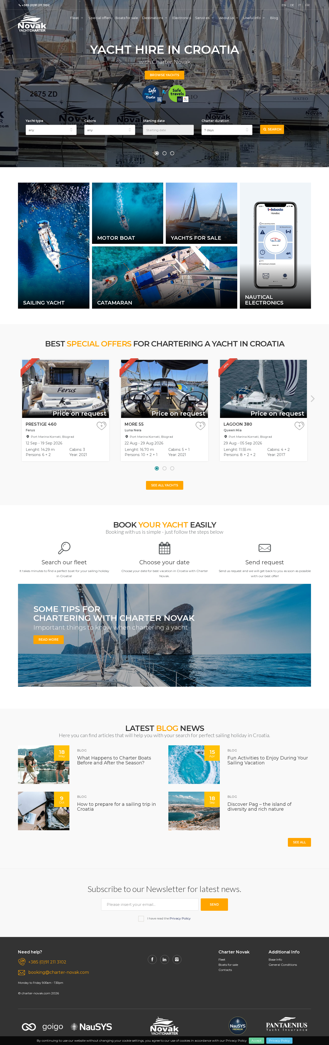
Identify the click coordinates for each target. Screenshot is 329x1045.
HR (307, 5)
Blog (274, 18)
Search (274, 129)
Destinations (153, 18)
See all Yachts (164, 485)
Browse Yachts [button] (164, 75)
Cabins (90, 121)
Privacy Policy (279, 1040)
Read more (49, 639)
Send (214, 904)
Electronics (181, 18)
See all (299, 842)
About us (227, 18)
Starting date (154, 121)
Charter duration (215, 121)
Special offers (99, 18)
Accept (256, 1040)
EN (284, 5)
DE (292, 5)
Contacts (225, 970)
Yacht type (34, 121)
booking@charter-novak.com (58, 972)
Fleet (75, 18)
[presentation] (16, 398)
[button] (157, 153)
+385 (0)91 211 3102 (47, 962)
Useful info (252, 18)
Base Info (275, 959)
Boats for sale (126, 18)
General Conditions (283, 965)
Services (202, 18)
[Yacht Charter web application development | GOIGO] (42, 1023)
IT (299, 5)
